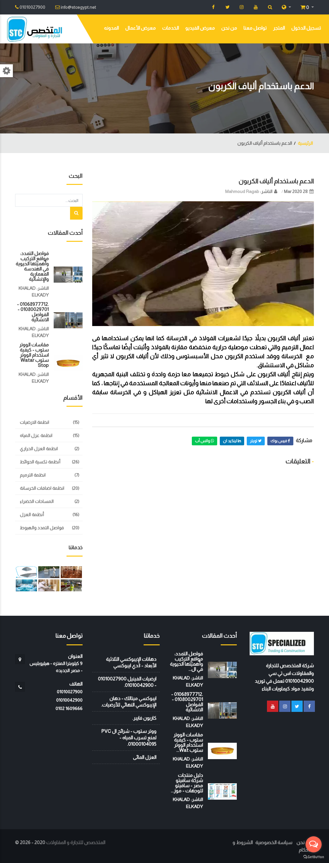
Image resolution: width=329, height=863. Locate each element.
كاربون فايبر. (144, 718)
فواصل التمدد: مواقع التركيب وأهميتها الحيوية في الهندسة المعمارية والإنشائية (32, 266)
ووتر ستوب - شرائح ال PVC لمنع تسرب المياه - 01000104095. (128, 737)
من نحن (229, 28)
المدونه (111, 28)
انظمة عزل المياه (36, 435)
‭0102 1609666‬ (69, 708)
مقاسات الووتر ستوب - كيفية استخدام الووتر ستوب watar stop (34, 355)
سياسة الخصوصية (273, 842)
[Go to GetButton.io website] (313, 856)
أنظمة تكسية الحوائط (40, 461)
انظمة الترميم (33, 474)
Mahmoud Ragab (242, 191)
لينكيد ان (230, 441)
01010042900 (69, 700)
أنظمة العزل (32, 514)
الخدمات (170, 28)
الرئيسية (305, 143)
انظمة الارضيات (34, 422)
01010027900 (70, 691)
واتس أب (203, 441)
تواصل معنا (255, 28)
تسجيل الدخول (306, 28)
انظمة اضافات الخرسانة (42, 488)
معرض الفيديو (200, 28)
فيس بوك (279, 441)
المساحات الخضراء (37, 501)
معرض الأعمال (140, 28)
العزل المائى (144, 757)
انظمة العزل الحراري (39, 448)
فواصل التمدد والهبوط (42, 527)
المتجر (279, 28)
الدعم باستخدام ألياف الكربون (276, 181)
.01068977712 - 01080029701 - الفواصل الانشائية (33, 311)
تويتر (254, 441)
